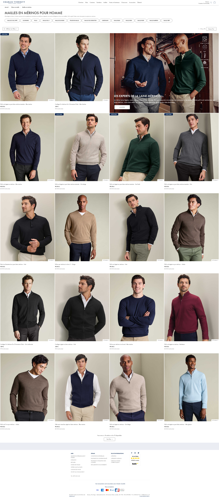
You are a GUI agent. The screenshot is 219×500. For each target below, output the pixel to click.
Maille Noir (140, 20)
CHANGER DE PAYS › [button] (145, 496)
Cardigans (105, 20)
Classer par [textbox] (211, 29)
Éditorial (139, 2)
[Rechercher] (211, 2)
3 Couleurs (106, 420)
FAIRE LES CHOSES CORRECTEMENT (115, 461)
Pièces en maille (15, 7)
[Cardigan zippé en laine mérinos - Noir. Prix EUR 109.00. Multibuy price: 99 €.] (82, 307)
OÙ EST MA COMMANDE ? (77, 472)
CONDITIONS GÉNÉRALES (97, 456)
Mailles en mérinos (26, 7)
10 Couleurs (105, 260)
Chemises (80, 2)
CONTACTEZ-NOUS (76, 469)
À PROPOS (113, 456)
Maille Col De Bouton (90, 20)
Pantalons (99, 2)
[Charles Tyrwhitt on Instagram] (136, 453)
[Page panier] (214, 2)
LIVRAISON (73, 460)
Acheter (122, 107)
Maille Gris (129, 20)
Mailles (105, 2)
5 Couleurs (51, 260)
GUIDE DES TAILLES (75, 464)
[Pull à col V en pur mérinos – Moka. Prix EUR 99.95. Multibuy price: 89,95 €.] (27, 387)
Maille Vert (167, 20)
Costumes (92, 2)
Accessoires (132, 2)
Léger (204, 51)
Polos (86, 2)
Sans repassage (204, 59)
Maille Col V (46, 20)
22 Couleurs (50, 180)
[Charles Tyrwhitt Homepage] (14, 2)
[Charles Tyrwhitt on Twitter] (139, 453)
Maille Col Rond (59, 20)
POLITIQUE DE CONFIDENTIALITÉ (99, 458)
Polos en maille (74, 20)
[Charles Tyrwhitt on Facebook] (132, 453)
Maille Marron (154, 20)
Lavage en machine (204, 43)
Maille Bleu (117, 20)
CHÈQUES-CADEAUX (116, 458)
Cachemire (26, 20)
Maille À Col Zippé (12, 20)
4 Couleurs (51, 100)
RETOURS (73, 462)
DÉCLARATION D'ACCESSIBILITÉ (99, 464)
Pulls (35, 20)
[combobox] (211, 29)
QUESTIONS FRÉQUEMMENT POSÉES (78, 456)
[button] (109, 439)
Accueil (6, 7)
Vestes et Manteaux (114, 2)
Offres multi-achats (76, 467)
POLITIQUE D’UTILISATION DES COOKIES (98, 461)
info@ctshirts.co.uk (145, 494)
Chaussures (124, 2)
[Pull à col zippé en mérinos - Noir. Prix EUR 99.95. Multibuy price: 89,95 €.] (137, 227)
